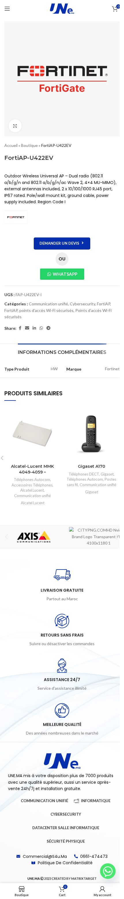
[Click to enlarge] (15, 125)
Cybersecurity (82, 303)
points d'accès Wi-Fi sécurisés (46, 310)
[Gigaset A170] (91, 433)
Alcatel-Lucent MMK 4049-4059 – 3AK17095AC (32, 472)
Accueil (11, 145)
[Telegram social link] (48, 328)
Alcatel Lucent (32, 490)
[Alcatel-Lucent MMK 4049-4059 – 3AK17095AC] (32, 433)
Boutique (29, 145)
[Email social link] (27, 328)
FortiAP (103, 303)
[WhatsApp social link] (41, 328)
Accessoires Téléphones (32, 485)
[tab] (62, 352)
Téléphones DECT (84, 474)
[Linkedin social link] (34, 328)
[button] (6, 536)
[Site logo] (62, 8)
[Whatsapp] (108, 871)
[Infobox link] (62, 584)
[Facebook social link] (19, 328)
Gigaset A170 (91, 466)
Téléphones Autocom (32, 479)
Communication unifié (48, 303)
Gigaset (107, 474)
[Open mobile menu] (7, 8)
